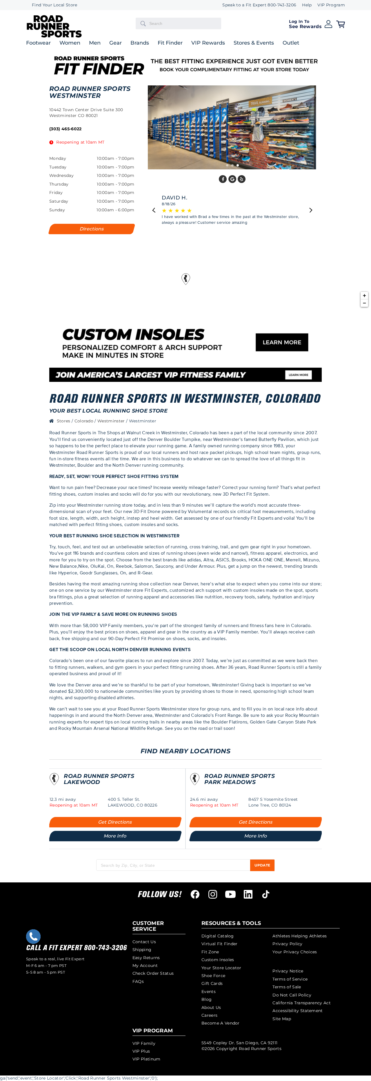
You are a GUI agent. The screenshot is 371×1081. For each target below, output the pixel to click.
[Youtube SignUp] (230, 894)
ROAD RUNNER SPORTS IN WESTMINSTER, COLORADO (184, 398)
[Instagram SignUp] (213, 894)
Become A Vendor (220, 1023)
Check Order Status (153, 973)
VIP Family (143, 1043)
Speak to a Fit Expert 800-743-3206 (259, 5)
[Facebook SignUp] (195, 894)
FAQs (138, 981)
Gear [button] (115, 43)
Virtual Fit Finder (219, 943)
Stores (64, 421)
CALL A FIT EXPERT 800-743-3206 (76, 948)
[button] (311, 23)
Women (69, 43)
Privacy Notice (287, 971)
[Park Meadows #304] (194, 782)
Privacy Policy (287, 943)
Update (262, 865)
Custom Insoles (217, 959)
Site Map (281, 1018)
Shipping (142, 949)
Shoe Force (213, 975)
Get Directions (115, 822)
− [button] (364, 303)
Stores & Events (254, 43)
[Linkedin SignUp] (248, 894)
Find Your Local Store (54, 5)
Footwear (38, 43)
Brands (139, 43)
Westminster (111, 421)
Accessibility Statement (297, 1010)
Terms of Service (290, 979)
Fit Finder (170, 43)
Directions (92, 229)
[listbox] (328, 5)
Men (95, 43)
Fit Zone (210, 951)
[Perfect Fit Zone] (185, 342)
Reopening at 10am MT (80, 142)
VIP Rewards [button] (208, 43)
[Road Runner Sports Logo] (54, 36)
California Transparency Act (301, 1002)
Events (208, 991)
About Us (211, 1007)
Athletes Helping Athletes (299, 936)
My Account (145, 965)
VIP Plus (141, 1051)
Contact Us (144, 941)
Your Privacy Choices (294, 951)
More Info (115, 836)
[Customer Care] (33, 936)
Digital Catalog (217, 936)
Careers (209, 1015)
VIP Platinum (146, 1059)
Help (307, 5)
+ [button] (364, 295)
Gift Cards (212, 983)
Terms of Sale (286, 987)
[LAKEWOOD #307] (54, 782)
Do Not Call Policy (291, 995)
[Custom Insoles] (185, 375)
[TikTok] (266, 894)
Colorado (84, 421)
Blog (206, 999)
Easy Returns (146, 957)
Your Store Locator (221, 967)
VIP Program (331, 5)
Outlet (291, 43)
